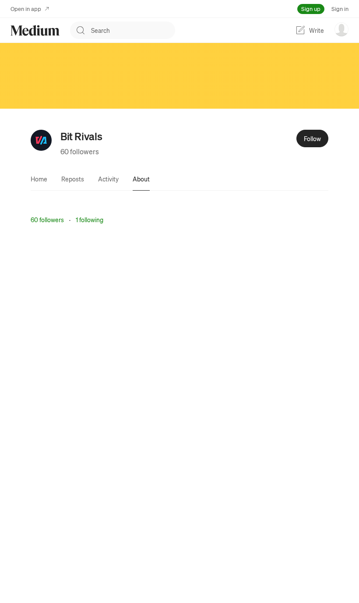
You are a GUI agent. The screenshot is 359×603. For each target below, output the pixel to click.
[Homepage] (35, 30)
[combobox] (133, 30)
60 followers (79, 151)
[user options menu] (341, 29)
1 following (89, 219)
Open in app (26, 8)
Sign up (310, 8)
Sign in (339, 8)
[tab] (39, 178)
